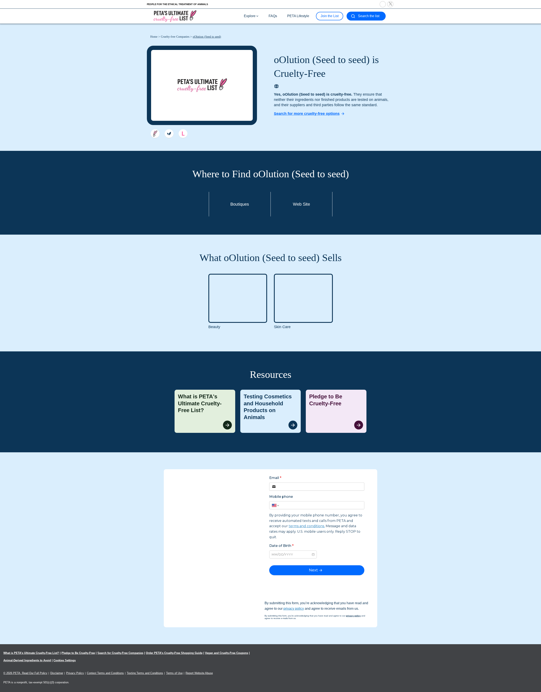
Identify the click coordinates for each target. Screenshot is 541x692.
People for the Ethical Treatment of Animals (177, 4)
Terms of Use (174, 673)
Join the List (330, 16)
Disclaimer (56, 673)
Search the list (368, 16)
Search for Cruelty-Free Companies (120, 653)
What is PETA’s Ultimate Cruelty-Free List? (31, 653)
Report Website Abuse (199, 673)
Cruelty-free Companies (175, 36)
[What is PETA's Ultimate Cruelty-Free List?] (205, 411)
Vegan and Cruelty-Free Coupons (226, 653)
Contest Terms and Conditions (105, 673)
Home (153, 36)
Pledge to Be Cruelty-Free (78, 653)
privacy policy (293, 608)
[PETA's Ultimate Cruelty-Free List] (175, 16)
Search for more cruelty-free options (307, 113)
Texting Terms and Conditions (145, 673)
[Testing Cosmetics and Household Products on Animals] (270, 411)
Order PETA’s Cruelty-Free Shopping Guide (174, 653)
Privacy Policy (75, 673)
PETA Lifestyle (298, 16)
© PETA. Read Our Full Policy (25, 673)
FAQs (273, 16)
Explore (249, 16)
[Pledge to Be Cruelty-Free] (336, 411)
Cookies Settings (64, 660)
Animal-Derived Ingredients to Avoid (27, 660)
